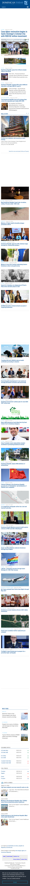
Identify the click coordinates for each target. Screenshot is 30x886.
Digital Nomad (5, 97)
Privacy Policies (16, 859)
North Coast (5, 262)
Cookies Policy (24, 859)
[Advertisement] (14, 16)
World (3, 504)
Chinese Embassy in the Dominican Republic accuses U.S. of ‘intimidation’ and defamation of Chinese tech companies (14, 486)
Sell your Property (25, 151)
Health (3, 221)
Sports (3, 546)
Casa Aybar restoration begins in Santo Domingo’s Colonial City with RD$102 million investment (14, 34)
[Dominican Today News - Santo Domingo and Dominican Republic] (15, 3)
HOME (4, 856)
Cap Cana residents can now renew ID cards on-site (14, 787)
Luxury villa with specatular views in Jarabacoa (12, 138)
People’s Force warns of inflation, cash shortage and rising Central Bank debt (10, 725)
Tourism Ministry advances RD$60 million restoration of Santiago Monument (11, 736)
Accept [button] (15, 882)
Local (2, 29)
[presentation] (26, 113)
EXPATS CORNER (8, 782)
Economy (3, 242)
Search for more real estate (14, 151)
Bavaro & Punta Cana (7, 587)
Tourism (3, 379)
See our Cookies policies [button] (13, 878)
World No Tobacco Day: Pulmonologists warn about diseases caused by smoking (9, 715)
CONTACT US (16, 856)
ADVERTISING (9, 856)
